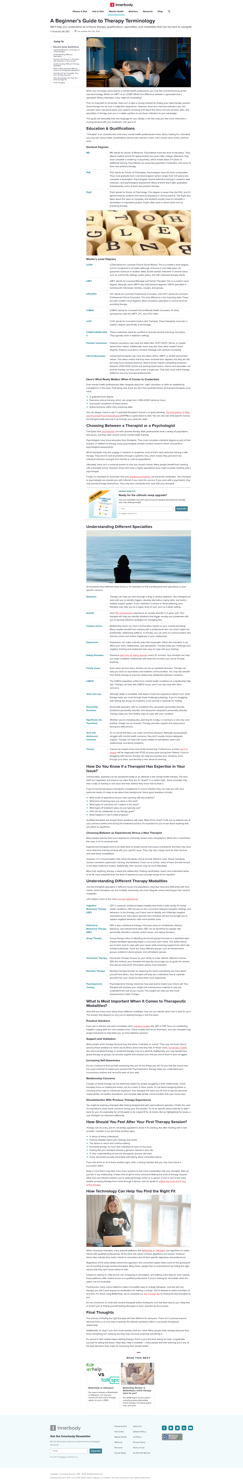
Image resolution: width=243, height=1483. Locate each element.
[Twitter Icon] (177, 1428)
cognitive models (141, 1026)
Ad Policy (137, 1437)
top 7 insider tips (152, 1293)
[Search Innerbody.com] (169, 11)
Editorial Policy (139, 1431)
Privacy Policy (139, 1442)
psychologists (108, 431)
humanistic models (177, 1047)
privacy (124, 513)
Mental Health (120, 1437)
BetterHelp (147, 1250)
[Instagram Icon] (170, 1428)
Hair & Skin (119, 1431)
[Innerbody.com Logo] (121, 5)
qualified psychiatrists (139, 476)
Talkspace (160, 1250)
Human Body (120, 1453)
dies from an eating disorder (134, 655)
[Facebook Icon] (164, 1428)
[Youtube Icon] (190, 1428)
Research (118, 1447)
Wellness (118, 1442)
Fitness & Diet (120, 1426)
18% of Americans (124, 613)
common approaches (127, 899)
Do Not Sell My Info (141, 1453)
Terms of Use (139, 1447)
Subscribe (181, 509)
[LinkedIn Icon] (184, 1428)
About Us (137, 1426)
